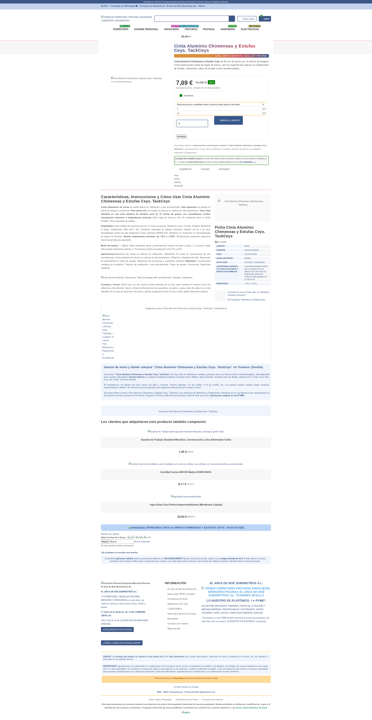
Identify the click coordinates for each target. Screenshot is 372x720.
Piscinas (208, 29)
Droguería (172, 28)
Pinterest (224, 169)
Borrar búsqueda (142, 541)
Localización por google (117, 629)
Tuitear (204, 169)
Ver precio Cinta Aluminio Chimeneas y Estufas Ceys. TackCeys (187, 411)
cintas (176, 178)
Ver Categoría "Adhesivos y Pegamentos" (246, 299)
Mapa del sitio (174, 628)
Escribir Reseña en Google (186, 687)
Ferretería (121, 28)
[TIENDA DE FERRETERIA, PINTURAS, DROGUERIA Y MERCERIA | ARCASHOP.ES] (126, 18)
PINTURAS (190, 28)
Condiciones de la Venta (187, 699)
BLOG (105, 5)
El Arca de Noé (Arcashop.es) (181, 5)
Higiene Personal (146, 29)
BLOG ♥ (186, 36)
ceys (176, 175)
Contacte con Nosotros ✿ (152, 5)
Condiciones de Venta (178, 598)
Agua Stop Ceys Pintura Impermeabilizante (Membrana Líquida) (186, 504)
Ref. (217, 241)
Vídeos (201, 5)
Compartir (185, 169)
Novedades (173, 618)
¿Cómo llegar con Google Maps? (122, 642)
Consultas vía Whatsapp (124, 5)
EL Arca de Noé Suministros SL (182, 588)
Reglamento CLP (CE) (178, 603)
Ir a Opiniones (246, 162)
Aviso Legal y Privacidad (160, 699)
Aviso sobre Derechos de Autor (182, 613)
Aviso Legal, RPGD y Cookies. (181, 593)
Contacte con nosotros (178, 623)
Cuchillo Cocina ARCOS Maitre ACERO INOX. (186, 472)
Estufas (177, 182)
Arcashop (178, 185)
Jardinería (228, 28)
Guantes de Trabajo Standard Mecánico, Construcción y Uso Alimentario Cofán (186, 439)
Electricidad (250, 28)
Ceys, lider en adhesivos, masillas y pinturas (194, 374)
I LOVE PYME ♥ (175, 608)
